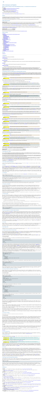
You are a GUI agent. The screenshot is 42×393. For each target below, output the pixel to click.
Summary (5, 43)
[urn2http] (18, 345)
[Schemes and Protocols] (29, 333)
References (4, 53)
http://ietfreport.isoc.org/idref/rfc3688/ (28, 381)
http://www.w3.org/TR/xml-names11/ (27, 372)
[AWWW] (40, 197)
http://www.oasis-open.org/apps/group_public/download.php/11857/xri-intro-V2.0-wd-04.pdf (17, 382)
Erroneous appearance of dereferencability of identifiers (10, 42)
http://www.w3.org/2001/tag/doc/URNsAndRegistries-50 (10, 9)
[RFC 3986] (16, 123)
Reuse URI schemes (4, 60)
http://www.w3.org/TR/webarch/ (37, 380)
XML (17, 12)
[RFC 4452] (23, 73)
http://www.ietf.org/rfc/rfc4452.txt (8, 385)
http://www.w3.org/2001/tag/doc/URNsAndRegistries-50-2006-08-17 (11, 8)
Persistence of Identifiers (6, 41)
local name (24, 166)
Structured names (6, 37)
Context (4, 40)
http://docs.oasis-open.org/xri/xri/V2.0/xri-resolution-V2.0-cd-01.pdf (29, 386)
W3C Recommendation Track (13, 27)
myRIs (11, 79)
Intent (5, 48)
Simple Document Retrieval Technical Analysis (9, 44)
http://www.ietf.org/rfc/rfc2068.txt (8, 376)
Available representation (5, 65)
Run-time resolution (7, 46)
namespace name (15, 166)
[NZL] (15, 73)
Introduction (4, 33)
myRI (14, 86)
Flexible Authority (6, 38)
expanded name (28, 166)
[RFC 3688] (17, 73)
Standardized (5, 35)
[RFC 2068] (11, 140)
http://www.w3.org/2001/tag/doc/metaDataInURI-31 (27, 391)
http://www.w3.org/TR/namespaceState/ (34, 390)
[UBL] (19, 73)
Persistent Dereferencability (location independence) (10, 45)
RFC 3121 (26, 371)
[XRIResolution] (38, 244)
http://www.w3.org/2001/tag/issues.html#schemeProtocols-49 (11, 389)
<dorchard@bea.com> (13, 11)
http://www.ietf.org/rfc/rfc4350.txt (16, 379)
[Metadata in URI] (21, 340)
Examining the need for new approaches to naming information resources (11, 34)
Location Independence (6, 36)
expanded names (7, 166)
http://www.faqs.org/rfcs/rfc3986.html (8, 370)
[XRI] (20, 73)
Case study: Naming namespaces (7, 39)
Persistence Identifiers (6, 47)
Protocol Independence (6, 49)
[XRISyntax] (18, 245)
